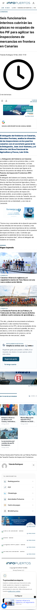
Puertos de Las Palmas (22, 455)
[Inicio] (18, 3)
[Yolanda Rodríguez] (4, 466)
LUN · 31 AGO (5, 8)
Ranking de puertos (24, 7)
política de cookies (14, 591)
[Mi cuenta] (33, 3)
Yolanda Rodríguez (6, 55)
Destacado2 (9, 455)
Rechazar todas (18, 605)
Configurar (18, 596)
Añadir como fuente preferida (18, 123)
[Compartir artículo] (6, 101)
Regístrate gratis (11, 359)
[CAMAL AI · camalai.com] (29, 345)
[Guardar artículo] (2, 101)
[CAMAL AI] (14, 7)
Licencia (33, 101)
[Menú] (3, 3)
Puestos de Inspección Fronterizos (21, 457)
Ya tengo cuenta (10, 364)
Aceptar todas (18, 600)
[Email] (33, 465)
